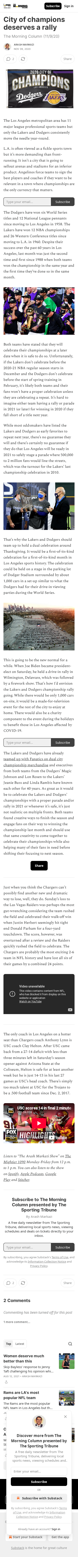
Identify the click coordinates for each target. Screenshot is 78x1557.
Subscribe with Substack (42, 1498)
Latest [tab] (19, 1344)
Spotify (13, 1174)
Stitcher (23, 1180)
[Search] (70, 1343)
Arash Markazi (24, 44)
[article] (39, 1369)
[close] (65, 1416)
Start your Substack (27, 1537)
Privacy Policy (53, 1517)
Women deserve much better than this (23, 1358)
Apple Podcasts (32, 1174)
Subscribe (53, 6)
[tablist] (15, 1343)
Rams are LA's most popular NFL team (21, 1395)
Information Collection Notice (47, 1261)
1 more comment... (16, 1322)
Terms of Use (60, 1257)
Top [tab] (8, 1344)
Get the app (60, 1537)
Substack (17, 1548)
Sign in (69, 6)
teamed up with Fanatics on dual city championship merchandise (33, 762)
